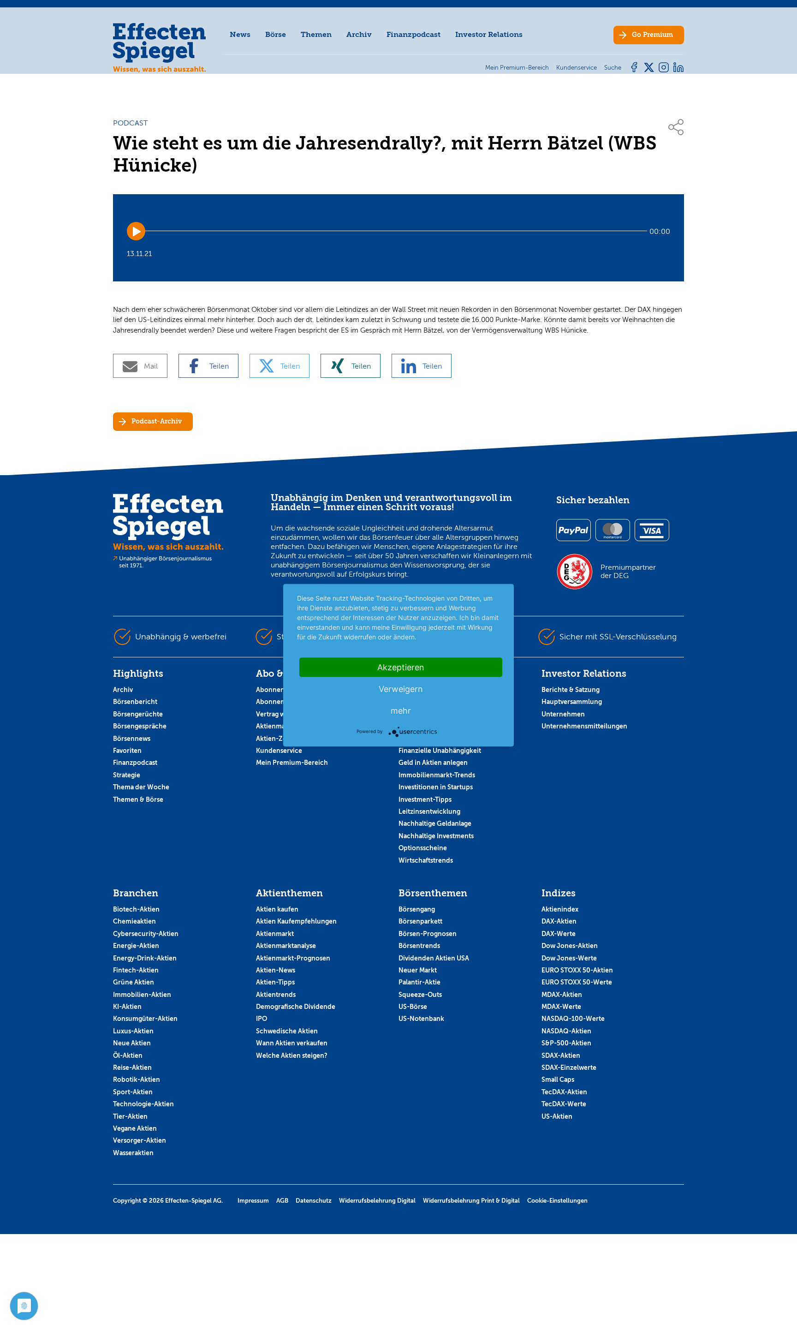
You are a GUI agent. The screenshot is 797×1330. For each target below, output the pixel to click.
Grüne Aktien (133, 982)
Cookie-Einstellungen (557, 1200)
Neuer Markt (417, 970)
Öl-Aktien (128, 1055)
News (240, 34)
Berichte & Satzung (570, 689)
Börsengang (416, 909)
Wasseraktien (133, 1153)
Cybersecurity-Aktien (145, 933)
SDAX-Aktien (560, 1055)
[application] (398, 231)
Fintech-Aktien (136, 970)
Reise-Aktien (132, 1067)
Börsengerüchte (138, 714)
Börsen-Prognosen (427, 933)
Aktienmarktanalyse (286, 945)
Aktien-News (275, 970)
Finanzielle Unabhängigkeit (439, 750)
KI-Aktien (127, 1006)
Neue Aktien (132, 1043)
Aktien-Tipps (275, 982)
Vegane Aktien (135, 1128)
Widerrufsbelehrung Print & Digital (471, 1200)
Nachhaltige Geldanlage (434, 823)
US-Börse (412, 1006)
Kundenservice (279, 750)
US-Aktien (556, 1116)
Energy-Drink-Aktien (145, 958)
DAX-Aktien (559, 921)
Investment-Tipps (425, 799)
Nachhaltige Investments (436, 836)
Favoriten (127, 750)
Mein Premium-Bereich (292, 762)
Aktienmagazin (278, 726)
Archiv (359, 34)
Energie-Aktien (136, 945)
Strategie (126, 775)
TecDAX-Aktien (564, 1092)
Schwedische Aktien (287, 1031)
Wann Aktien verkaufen (291, 1043)
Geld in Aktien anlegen (433, 762)
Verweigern (401, 688)
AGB (282, 1200)
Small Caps (557, 1079)
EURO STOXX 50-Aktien (577, 970)
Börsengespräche (140, 726)
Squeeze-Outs (420, 994)
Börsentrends (419, 945)
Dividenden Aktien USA (433, 958)
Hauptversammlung (571, 701)
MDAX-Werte (561, 1006)
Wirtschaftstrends (425, 860)
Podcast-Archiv (156, 421)
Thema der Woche (141, 787)
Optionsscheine (422, 848)
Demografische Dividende (295, 1006)
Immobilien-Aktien (142, 994)
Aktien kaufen (277, 909)
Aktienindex (559, 909)
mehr (401, 710)
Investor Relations (489, 34)
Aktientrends (276, 994)
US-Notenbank (421, 1018)
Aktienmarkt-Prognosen (293, 958)
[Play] (136, 231)
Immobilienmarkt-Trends (436, 775)
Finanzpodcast (413, 34)
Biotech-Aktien (136, 909)
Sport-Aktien (133, 1092)
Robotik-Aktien (136, 1079)
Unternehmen (563, 714)
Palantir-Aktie (419, 982)
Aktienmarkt (275, 933)
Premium (652, 35)
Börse (275, 34)
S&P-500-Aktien (566, 1043)
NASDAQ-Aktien (566, 1031)
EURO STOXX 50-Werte (576, 982)
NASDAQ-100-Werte (573, 1018)
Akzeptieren (400, 667)
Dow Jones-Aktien (569, 945)
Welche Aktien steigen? (291, 1055)
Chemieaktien (134, 921)
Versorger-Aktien (139, 1140)
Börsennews (131, 738)
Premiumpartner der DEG (628, 571)
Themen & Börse (138, 799)
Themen (316, 34)
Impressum (253, 1200)
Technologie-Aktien (143, 1104)
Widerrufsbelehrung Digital (377, 1200)
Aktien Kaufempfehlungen (296, 921)
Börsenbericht (135, 701)
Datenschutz (314, 1200)
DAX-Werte (558, 933)
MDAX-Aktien (561, 994)
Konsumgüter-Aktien (145, 1018)
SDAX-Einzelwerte (568, 1067)
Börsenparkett (420, 921)
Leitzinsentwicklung (429, 811)
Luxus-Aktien (133, 1031)
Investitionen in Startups (435, 787)
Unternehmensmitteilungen (584, 726)
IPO (261, 1018)
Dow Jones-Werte (569, 958)
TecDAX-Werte (563, 1104)
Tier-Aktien (130, 1116)
